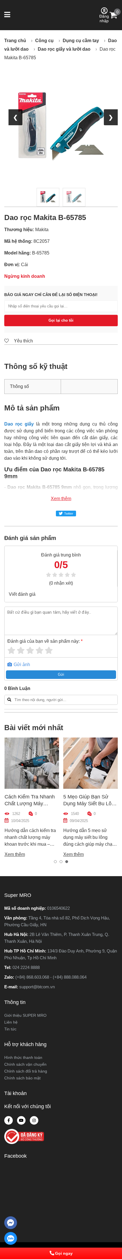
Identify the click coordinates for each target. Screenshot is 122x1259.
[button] (7, 15)
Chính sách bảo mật (22, 1078)
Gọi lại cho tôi (61, 320)
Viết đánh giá (22, 594)
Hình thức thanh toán (23, 1057)
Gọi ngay (64, 1253)
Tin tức (10, 1029)
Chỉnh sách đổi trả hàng (25, 1071)
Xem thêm (61, 498)
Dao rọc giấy (19, 424)
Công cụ (44, 40)
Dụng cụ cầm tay (81, 40)
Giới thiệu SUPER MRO (25, 1015)
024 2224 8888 (26, 967)
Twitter (68, 513)
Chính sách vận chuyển (25, 1064)
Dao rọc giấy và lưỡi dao (64, 49)
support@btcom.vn (37, 986)
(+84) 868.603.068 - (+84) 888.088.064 (51, 977)
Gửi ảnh (21, 664)
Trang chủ (15, 40)
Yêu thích (23, 340)
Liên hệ (11, 1022)
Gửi (61, 674)
